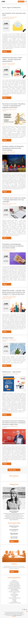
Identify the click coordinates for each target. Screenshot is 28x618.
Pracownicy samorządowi (14, 584)
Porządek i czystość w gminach (14, 591)
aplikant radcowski (14, 534)
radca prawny (14, 527)
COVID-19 (14, 593)
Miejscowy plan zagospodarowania (8, 297)
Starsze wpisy (12, 470)
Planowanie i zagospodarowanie (14, 585)
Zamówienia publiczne (6, 204)
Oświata (14, 596)
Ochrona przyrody (10, 64)
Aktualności (4, 64)
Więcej (12, 541)
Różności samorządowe (6, 298)
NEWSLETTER (21, 1)
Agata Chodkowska (13, 17)
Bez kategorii (14, 601)
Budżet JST (14, 599)
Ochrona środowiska (14, 590)
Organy (14, 600)
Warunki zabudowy (14, 594)
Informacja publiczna (14, 589)
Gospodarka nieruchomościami (14, 598)
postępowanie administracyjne (8, 18)
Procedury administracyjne (14, 586)
